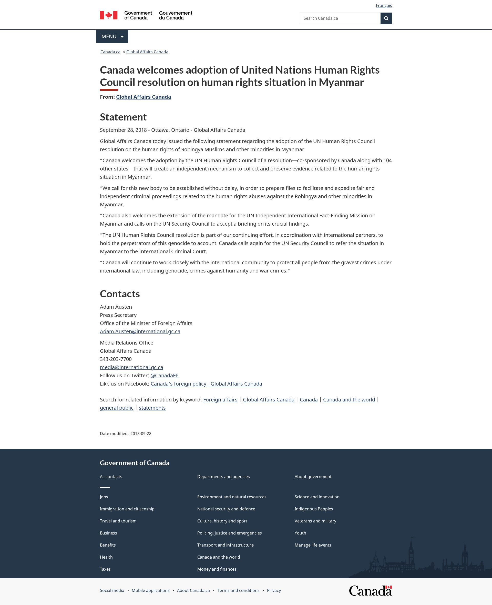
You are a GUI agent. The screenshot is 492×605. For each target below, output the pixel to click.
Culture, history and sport (222, 521)
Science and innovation (317, 497)
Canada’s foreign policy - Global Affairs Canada (206, 383)
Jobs (104, 497)
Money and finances (217, 569)
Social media (112, 590)
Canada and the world (349, 399)
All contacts (111, 476)
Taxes (105, 569)
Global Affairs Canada (147, 52)
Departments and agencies (223, 476)
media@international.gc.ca (131, 367)
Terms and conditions (239, 590)
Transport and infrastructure (225, 545)
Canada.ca (110, 52)
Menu (109, 36)
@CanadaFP (164, 375)
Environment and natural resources (231, 497)
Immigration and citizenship (127, 509)
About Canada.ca (193, 590)
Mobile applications (151, 590)
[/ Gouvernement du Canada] (146, 16)
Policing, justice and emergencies (229, 533)
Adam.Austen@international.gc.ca (140, 331)
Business (108, 533)
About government (313, 476)
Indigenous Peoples (314, 509)
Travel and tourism (118, 521)
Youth (300, 533)
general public (117, 407)
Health (106, 557)
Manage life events (313, 545)
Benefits (108, 545)
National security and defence (226, 509)
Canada (309, 399)
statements (152, 407)
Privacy (274, 590)
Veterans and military (315, 521)
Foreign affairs (220, 399)
